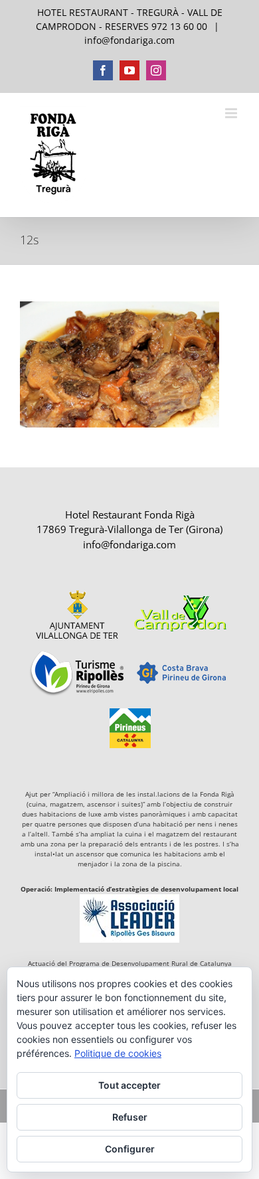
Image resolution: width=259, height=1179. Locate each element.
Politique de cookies (117, 1053)
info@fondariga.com (129, 40)
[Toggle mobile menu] (232, 113)
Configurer (130, 1148)
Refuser (129, 1117)
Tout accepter (129, 1085)
